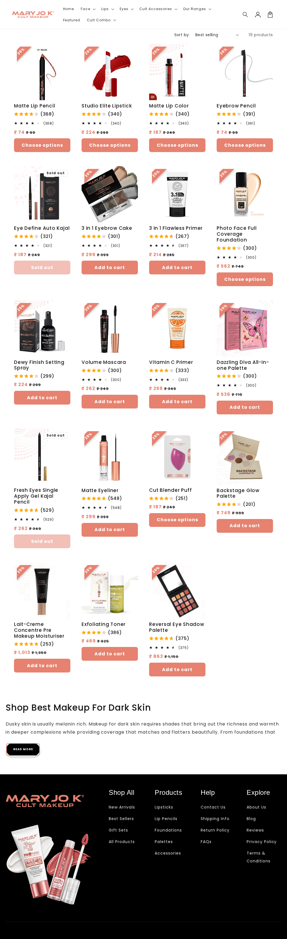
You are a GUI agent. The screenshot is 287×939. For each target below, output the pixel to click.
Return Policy (215, 830)
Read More (23, 749)
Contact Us (213, 807)
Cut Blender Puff (170, 490)
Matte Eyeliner (100, 490)
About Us (256, 807)
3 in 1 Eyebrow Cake (107, 228)
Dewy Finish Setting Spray (39, 365)
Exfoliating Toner (104, 624)
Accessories (168, 853)
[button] (245, 14)
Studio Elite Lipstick (107, 106)
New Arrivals (122, 807)
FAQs (206, 841)
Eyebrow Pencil (236, 106)
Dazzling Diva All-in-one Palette (243, 365)
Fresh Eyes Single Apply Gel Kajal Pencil (36, 496)
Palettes (164, 841)
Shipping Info (215, 818)
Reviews (255, 830)
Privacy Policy (262, 841)
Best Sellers (121, 818)
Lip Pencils (166, 818)
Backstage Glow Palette (238, 493)
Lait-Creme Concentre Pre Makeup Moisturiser (39, 630)
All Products (122, 841)
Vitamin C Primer (171, 362)
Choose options (42, 145)
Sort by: (182, 35)
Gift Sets (118, 830)
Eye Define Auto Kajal (42, 228)
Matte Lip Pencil (34, 106)
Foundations (168, 830)
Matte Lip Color (169, 106)
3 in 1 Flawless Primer (176, 228)
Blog (251, 818)
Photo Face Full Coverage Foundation (237, 234)
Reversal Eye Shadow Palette (176, 627)
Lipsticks (164, 807)
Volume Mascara (104, 362)
